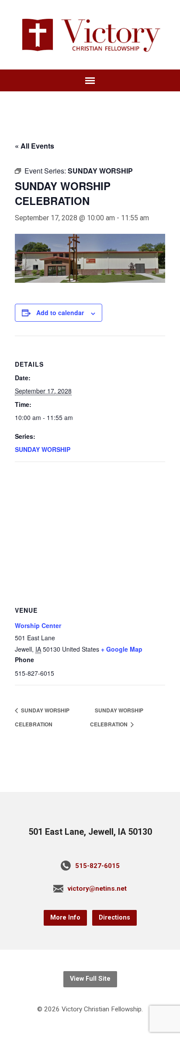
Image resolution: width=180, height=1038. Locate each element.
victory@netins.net (97, 888)
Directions (114, 917)
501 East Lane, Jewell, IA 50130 (90, 832)
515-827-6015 (97, 866)
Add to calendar (60, 312)
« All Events (34, 146)
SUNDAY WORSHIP (42, 449)
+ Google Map (121, 649)
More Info (65, 917)
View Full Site (90, 978)
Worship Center (38, 625)
